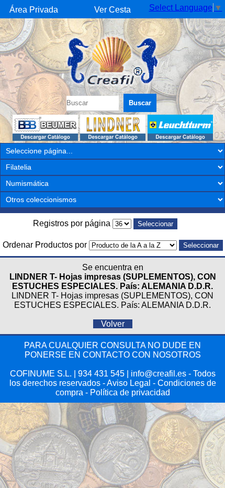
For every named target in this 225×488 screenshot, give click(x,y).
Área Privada (33, 9)
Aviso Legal (129, 383)
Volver (113, 323)
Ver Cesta (112, 9)
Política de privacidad (130, 392)
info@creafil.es (158, 373)
